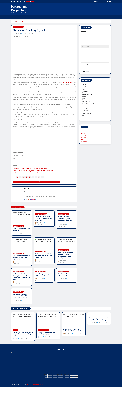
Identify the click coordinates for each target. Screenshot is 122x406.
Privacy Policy (84, 137)
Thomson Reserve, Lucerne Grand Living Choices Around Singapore (98, 319)
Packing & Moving (86, 110)
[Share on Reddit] (32, 177)
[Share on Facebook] (17, 177)
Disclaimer (83, 135)
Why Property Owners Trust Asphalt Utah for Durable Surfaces (73, 330)
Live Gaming (85, 106)
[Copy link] (42, 177)
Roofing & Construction (87, 113)
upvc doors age (55, 181)
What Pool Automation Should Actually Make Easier (21, 229)
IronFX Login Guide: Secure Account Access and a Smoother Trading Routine (23, 334)
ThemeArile (43, 384)
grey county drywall (44, 181)
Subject (82, 44)
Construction (85, 87)
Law (83, 105)
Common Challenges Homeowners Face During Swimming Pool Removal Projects (33, 170)
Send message (85, 71)
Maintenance (85, 108)
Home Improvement (87, 100)
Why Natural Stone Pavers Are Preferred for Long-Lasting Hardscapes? (31, 172)
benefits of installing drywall (31, 181)
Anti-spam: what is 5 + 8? (87, 65)
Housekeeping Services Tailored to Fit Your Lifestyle (66, 275)
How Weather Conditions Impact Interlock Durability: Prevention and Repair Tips (21, 296)
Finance (84, 93)
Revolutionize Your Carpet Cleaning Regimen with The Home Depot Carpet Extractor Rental (21, 276)
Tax (82, 117)
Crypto (83, 89)
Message (83, 50)
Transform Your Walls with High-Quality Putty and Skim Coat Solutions (43, 255)
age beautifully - (18, 181)
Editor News (36, 384)
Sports (83, 115)
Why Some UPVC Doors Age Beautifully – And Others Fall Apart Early (30, 168)
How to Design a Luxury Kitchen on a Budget (42, 275)
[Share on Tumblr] (35, 177)
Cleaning (84, 86)
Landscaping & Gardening (88, 103)
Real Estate (84, 112)
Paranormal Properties (19, 8)
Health (83, 98)
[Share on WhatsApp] (26, 177)
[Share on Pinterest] (29, 177)
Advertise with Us (85, 141)
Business (84, 84)
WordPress (29, 384)
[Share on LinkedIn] (23, 177)
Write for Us (83, 139)
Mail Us (82, 131)
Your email (83, 37)
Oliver (16, 233)
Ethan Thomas (18, 33)
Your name (83, 31)
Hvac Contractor (86, 101)
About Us (83, 133)
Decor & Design (85, 91)
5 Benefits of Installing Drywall (23, 21)
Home (13, 21)
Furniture (84, 96)
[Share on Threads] (38, 177)
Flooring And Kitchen (87, 94)
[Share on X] (20, 177)
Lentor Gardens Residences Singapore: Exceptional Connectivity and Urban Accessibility (65, 255)
